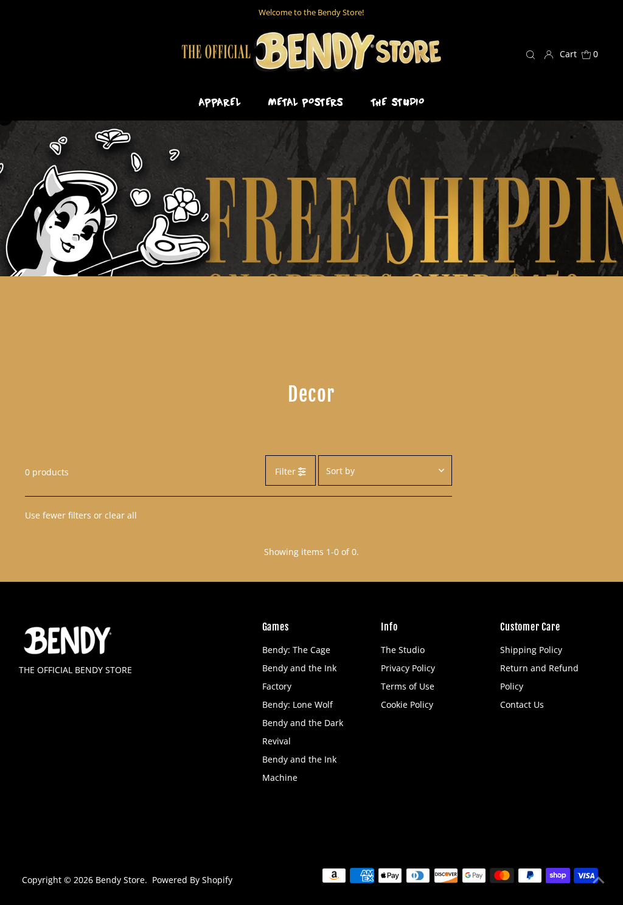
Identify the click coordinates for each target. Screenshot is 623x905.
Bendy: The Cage (296, 649)
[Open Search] (530, 54)
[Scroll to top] (598, 880)
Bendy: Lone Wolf (297, 704)
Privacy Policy (408, 668)
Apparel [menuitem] (220, 101)
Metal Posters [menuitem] (306, 101)
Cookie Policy (407, 704)
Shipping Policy (531, 649)
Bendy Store (120, 880)
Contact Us (522, 704)
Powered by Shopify (192, 880)
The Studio (403, 649)
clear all (121, 515)
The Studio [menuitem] (398, 101)
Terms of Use (407, 686)
